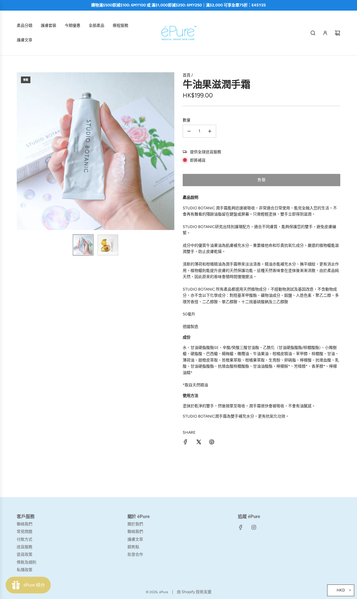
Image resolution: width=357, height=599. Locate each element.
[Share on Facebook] (185, 443)
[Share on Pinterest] (212, 443)
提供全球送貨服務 (205, 152)
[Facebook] (241, 527)
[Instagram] (254, 527)
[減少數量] (189, 131)
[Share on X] (198, 443)
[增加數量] (210, 131)
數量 (186, 120)
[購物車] (337, 33)
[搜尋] (313, 33)
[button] (24, 151)
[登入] (325, 33)
